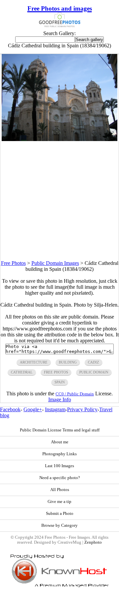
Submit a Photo (59, 513)
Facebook (10, 409)
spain (60, 382)
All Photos (59, 489)
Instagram (55, 409)
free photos (56, 372)
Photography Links (59, 454)
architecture (34, 362)
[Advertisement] (59, 200)
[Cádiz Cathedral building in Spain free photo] (60, 139)
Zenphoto (93, 542)
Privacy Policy (82, 409)
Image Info (59, 399)
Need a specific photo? (59, 477)
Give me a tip (59, 501)
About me (59, 442)
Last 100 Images (59, 466)
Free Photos (13, 263)
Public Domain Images (55, 263)
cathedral (22, 372)
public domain (93, 372)
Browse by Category (59, 525)
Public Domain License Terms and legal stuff (59, 430)
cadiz (93, 362)
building (68, 362)
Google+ (32, 409)
